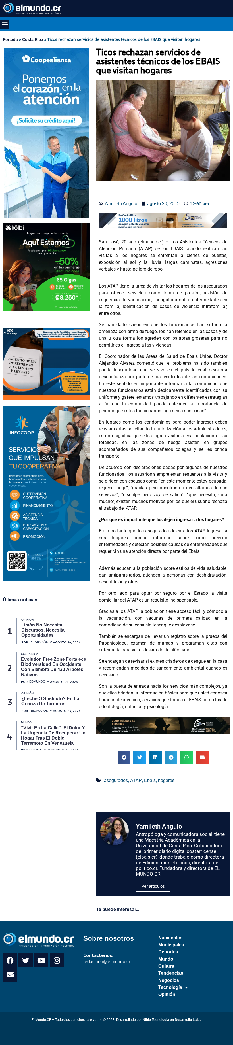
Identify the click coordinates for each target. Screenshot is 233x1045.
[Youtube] (41, 960)
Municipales (171, 944)
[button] (4, 24)
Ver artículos (153, 886)
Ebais (150, 780)
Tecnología (170, 987)
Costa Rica (32, 39)
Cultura (166, 966)
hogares (166, 780)
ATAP (136, 780)
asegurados (116, 780)
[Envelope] (10, 974)
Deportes (168, 952)
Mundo (165, 959)
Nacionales (170, 937)
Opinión (166, 994)
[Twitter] (25, 960)
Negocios (168, 980)
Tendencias (170, 973)
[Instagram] (57, 960)
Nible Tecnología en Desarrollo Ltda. (172, 1020)
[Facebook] (10, 960)
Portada (10, 39)
